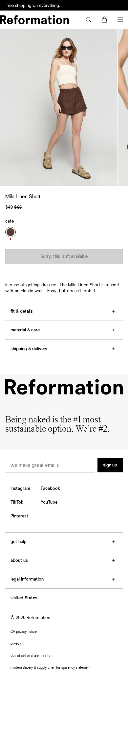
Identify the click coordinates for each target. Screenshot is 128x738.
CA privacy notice (24, 631)
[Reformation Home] (34, 19)
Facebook (50, 488)
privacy (16, 643)
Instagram (20, 488)
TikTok (17, 502)
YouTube (49, 502)
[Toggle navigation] (120, 20)
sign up (110, 465)
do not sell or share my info (31, 655)
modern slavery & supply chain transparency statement (50, 667)
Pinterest (19, 516)
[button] (89, 20)
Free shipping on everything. (33, 5)
